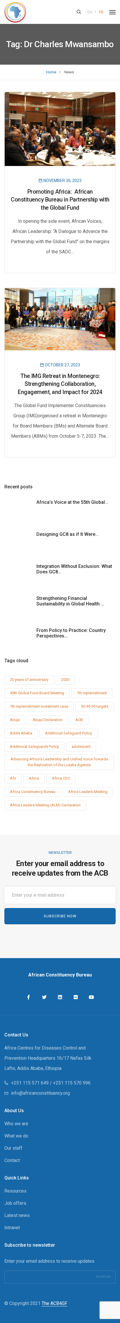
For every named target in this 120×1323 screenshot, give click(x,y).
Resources (15, 1191)
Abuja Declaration (48, 720)
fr (101, 12)
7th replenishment (92, 693)
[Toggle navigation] (112, 12)
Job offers (15, 1203)
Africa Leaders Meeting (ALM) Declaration (45, 805)
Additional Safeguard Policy (68, 733)
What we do (16, 1136)
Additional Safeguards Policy (34, 746)
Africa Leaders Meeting (87, 791)
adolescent (81, 746)
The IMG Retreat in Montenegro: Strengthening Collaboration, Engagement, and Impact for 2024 (60, 384)
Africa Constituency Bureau (32, 791)
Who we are (16, 1123)
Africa (34, 778)
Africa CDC (61, 778)
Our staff (13, 1148)
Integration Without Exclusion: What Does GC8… (74, 569)
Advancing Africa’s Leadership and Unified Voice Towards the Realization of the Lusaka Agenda (59, 762)
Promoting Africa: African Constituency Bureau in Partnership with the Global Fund (60, 199)
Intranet (12, 1227)
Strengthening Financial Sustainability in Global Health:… (70, 601)
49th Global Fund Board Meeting (37, 693)
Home (51, 72)
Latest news (17, 1215)
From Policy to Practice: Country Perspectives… (71, 633)
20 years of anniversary (29, 679)
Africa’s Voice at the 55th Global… (72, 502)
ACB (79, 720)
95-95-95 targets (94, 706)
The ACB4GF (54, 1303)
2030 (65, 679)
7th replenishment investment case (39, 706)
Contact (12, 1160)
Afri (13, 778)
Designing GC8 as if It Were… (67, 534)
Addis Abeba (21, 733)
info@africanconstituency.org (40, 1093)
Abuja (15, 720)
